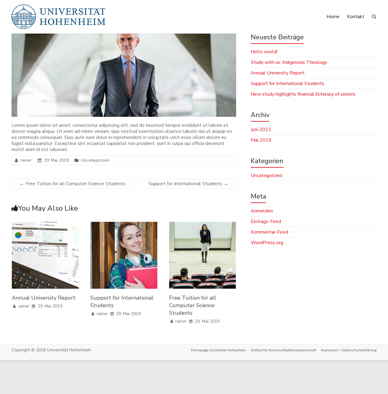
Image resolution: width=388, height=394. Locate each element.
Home (333, 16)
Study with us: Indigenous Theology (289, 62)
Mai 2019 (261, 140)
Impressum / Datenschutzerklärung (348, 350)
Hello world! (264, 51)
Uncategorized (95, 160)
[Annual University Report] (45, 225)
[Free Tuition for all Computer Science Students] (202, 225)
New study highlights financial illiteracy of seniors (303, 94)
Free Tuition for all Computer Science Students (72, 183)
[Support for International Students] (123, 225)
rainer (26, 160)
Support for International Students (188, 183)
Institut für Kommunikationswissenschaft (283, 350)
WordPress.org (267, 242)
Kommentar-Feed (269, 232)
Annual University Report (43, 297)
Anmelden (262, 211)
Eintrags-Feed (266, 221)
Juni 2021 (261, 129)
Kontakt (355, 16)
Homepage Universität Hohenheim (218, 350)
